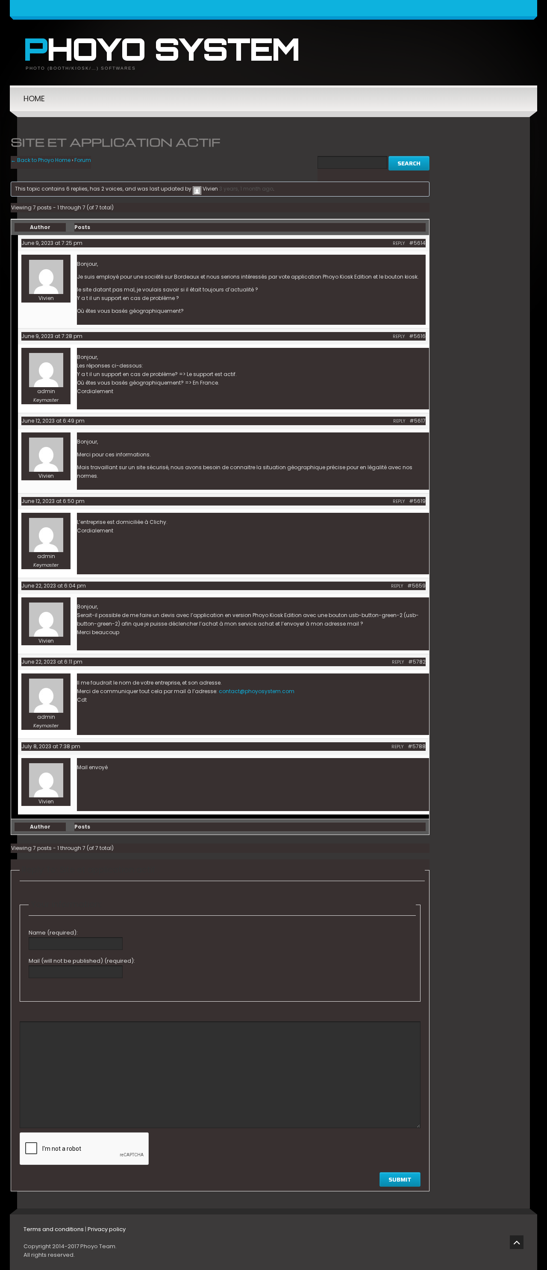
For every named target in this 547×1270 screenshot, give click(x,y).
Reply (399, 243)
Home (34, 98)
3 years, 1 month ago (246, 188)
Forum (82, 160)
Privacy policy (107, 1229)
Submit (400, 1179)
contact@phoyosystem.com (256, 691)
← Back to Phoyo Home (41, 160)
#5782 (417, 661)
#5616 (417, 336)
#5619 (417, 501)
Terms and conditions (54, 1229)
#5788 (417, 746)
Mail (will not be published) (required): (82, 961)
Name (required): (53, 933)
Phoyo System (162, 48)
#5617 (417, 420)
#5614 (417, 243)
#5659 (416, 585)
